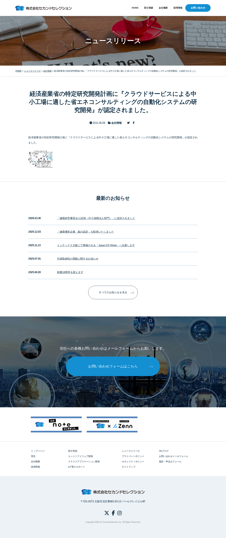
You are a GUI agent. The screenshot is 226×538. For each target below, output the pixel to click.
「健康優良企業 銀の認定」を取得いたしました (85, 231)
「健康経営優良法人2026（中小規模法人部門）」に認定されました (96, 218)
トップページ (38, 451)
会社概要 (163, 8)
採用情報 (177, 8)
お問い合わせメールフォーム (173, 456)
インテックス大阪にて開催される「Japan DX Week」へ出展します (96, 245)
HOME (135, 8)
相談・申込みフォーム (170, 461)
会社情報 (47, 71)
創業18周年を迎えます (70, 272)
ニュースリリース (131, 451)
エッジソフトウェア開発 (80, 456)
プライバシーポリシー (133, 456)
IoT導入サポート (76, 466)
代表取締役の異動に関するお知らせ (77, 258)
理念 (33, 456)
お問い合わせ (198, 7)
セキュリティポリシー (133, 461)
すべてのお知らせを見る (113, 292)
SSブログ (164, 451)
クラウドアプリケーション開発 (84, 461)
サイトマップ (128, 466)
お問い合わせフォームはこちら (113, 366)
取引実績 (148, 8)
